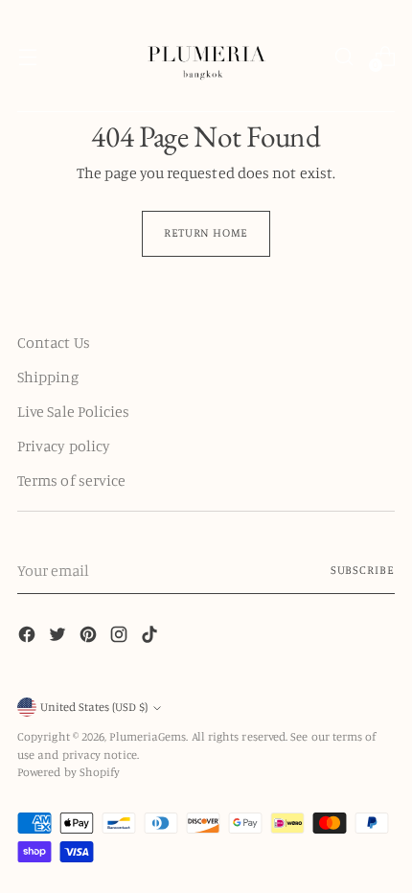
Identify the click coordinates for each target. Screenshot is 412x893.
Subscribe (363, 569)
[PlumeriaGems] (206, 56)
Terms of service (71, 480)
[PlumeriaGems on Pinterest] (90, 637)
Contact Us (53, 342)
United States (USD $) (94, 706)
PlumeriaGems (147, 736)
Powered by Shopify (68, 772)
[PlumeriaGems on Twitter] (59, 637)
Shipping (48, 376)
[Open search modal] (343, 56)
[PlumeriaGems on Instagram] (120, 637)
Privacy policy (63, 445)
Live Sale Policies (73, 411)
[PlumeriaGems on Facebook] (28, 637)
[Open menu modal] (27, 56)
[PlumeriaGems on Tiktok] (151, 637)
